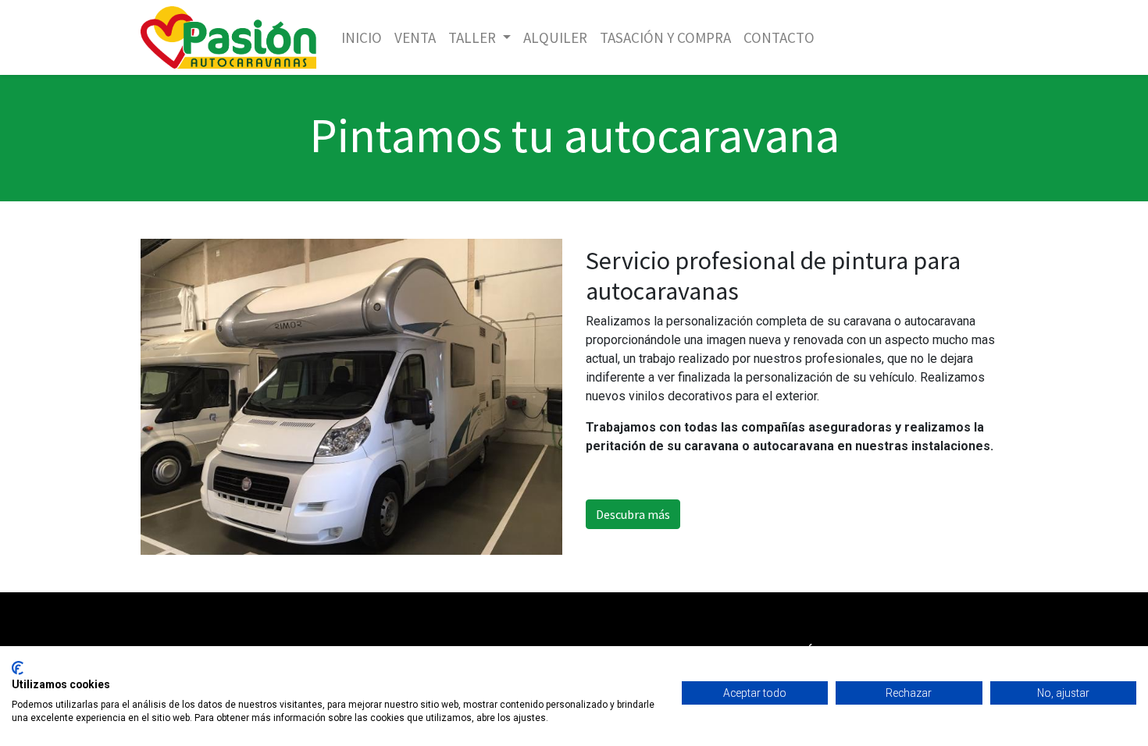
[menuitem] (361, 37)
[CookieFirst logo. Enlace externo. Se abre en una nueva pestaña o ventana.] (17, 668)
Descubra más (633, 514)
